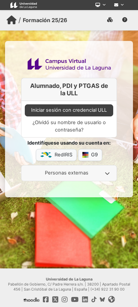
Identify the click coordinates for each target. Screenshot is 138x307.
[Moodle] (31, 300)
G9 (94, 155)
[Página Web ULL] (23, 5)
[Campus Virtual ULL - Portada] (11, 20)
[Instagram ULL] (65, 300)
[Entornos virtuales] (110, 20)
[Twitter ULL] (55, 300)
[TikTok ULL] (93, 300)
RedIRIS (63, 155)
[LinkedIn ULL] (85, 300)
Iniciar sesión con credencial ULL (69, 110)
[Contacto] (119, 5)
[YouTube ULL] (75, 300)
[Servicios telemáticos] (100, 5)
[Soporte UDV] (124, 20)
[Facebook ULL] (46, 300)
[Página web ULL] (111, 300)
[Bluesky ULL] (102, 300)
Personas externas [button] (66, 173)
